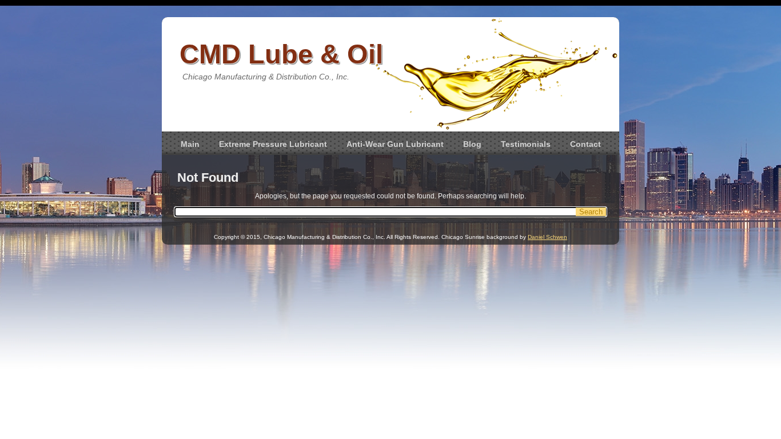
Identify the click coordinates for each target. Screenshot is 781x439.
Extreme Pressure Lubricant (273, 144)
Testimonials (526, 144)
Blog (472, 144)
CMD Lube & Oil (281, 54)
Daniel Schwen (547, 237)
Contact (585, 144)
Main (190, 144)
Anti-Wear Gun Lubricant (395, 144)
